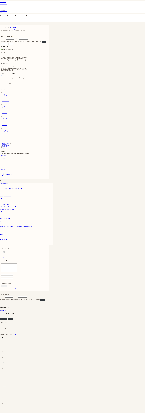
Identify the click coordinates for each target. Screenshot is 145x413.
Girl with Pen (3, 148)
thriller (28, 236)
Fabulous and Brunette (5, 132)
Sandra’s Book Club (4, 95)
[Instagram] (2, 310)
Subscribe (44, 41)
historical (7, 206)
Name (3, 38)
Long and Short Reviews (5, 108)
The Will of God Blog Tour (4, 176)
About (2, 7)
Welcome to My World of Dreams (6, 99)
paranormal (13, 216)
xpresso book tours (22, 216)
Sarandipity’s (3, 136)
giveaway (16, 185)
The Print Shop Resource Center (8, 356)
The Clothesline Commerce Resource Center (10, 352)
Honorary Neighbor (4, 385)
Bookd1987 (3, 94)
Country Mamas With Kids (5, 143)
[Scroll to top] (1, 338)
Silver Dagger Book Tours (20, 236)
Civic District (3, 367)
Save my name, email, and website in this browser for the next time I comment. (13, 280)
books (7, 185)
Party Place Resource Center (8, 361)
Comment (19, 272)
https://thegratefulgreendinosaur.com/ (9, 84)
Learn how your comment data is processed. (18, 288)
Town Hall (6, 375)
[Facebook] (0, 310)
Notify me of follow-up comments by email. (8, 281)
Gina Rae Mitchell (4, 118)
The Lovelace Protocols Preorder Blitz (6, 174)
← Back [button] (2, 33)
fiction (14, 185)
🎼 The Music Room (5, 362)
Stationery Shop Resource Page (6, 350)
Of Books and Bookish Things (6, 133)
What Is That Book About (5, 101)
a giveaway (15, 29)
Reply (3, 257)
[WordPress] (5, 310)
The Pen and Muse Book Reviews (6, 124)
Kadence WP (14, 334)
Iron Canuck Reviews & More (6, 96)
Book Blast (10, 29)
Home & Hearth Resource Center (8, 390)
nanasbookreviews (4, 119)
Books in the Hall (4, 146)
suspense (25, 236)
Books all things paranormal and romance (8, 147)
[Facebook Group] (3, 310)
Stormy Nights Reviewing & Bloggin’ (7, 100)
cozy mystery (11, 185)
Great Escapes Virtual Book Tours (23, 185)
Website (14, 278)
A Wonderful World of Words (6, 97)
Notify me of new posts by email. (6, 283)
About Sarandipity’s (8, 376)
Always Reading (4, 121)
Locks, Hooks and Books (5, 145)
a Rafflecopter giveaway (4, 155)
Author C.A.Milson (4, 113)
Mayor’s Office (6, 371)
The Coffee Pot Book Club (7, 196)
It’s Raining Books (4, 123)
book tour (5, 185)
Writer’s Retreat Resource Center (8, 360)
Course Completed (4, 379)
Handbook (3, 5)
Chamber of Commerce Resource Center (9, 369)
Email (17, 38)
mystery (7, 236)
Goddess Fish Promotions (9, 252)
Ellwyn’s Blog (4, 107)
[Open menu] (1, 12)
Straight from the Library (5, 131)
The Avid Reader (4, 135)
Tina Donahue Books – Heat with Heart (7, 112)
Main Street (3, 387)
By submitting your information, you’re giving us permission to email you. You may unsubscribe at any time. (16, 41)
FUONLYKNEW (4, 120)
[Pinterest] (4, 310)
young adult (27, 216)
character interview (6, 226)
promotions (3, 169)
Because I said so (4, 106)
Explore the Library (4, 318)
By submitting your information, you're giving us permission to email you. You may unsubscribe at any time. (15, 299)
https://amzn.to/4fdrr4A (9, 87)
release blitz (14, 236)
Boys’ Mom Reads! (4, 130)
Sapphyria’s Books (4, 125)
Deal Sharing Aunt (4, 137)
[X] (1, 310)
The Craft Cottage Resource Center (9, 354)
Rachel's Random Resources (17, 206)
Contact (3, 8)
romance (22, 206)
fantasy (5, 216)
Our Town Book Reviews (5, 109)
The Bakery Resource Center (8, 392)
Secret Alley (4, 370)
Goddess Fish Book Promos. (13, 27)
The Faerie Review (4, 144)
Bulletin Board (3, 365)
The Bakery (4, 391)
